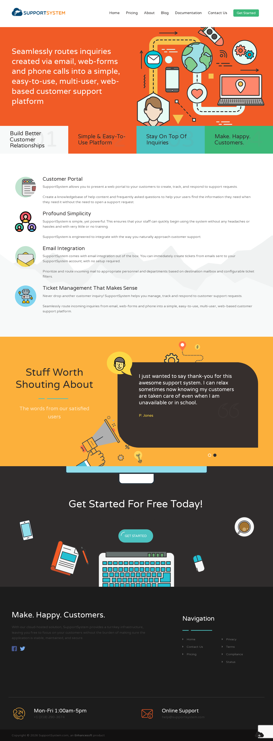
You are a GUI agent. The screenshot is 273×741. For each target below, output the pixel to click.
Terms (230, 647)
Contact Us (217, 13)
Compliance (234, 654)
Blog (165, 13)
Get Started (246, 13)
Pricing (132, 13)
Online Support (180, 711)
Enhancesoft (83, 735)
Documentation (188, 13)
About (149, 13)
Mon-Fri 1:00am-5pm (60, 711)
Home (114, 13)
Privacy (231, 639)
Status (230, 662)
